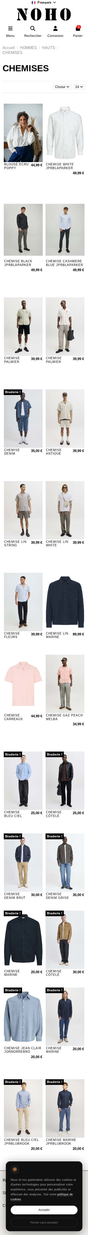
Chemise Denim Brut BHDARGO (15, 897)
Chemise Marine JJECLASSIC (56, 1051)
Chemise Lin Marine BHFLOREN (57, 637)
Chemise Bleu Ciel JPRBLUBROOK (21, 1141)
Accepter (44, 1210)
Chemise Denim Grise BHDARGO (57, 897)
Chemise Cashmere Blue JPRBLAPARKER (64, 263)
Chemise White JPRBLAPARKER (60, 166)
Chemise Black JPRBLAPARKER (18, 263)
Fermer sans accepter (44, 1222)
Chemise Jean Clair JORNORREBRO (22, 1050)
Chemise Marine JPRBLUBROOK (61, 1141)
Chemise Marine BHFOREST (13, 974)
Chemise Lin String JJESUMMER (15, 545)
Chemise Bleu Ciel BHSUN (13, 815)
